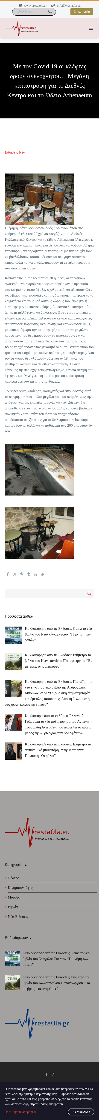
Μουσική (14, 897)
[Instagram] (52, 1074)
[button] (50, 12)
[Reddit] (42, 574)
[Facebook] (8, 574)
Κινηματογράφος (20, 888)
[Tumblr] (28, 574)
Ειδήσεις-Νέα (15, 152)
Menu (91, 28)
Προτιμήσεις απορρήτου (21, 1112)
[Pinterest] (21, 574)
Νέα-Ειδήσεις (18, 916)
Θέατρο (13, 878)
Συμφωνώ (81, 1112)
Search (89, 593)
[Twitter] (15, 574)
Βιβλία (13, 907)
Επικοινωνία (82, 11)
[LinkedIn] (35, 574)
